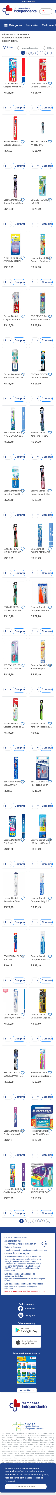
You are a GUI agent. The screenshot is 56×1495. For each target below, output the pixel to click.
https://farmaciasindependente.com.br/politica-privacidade (21, 1287)
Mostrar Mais (26, 1390)
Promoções (32, 25)
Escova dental (10, 41)
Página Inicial (9, 34)
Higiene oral (21, 38)
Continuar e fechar (25, 1486)
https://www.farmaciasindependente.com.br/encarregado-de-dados (24, 1279)
